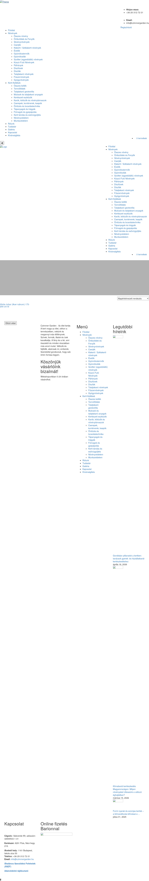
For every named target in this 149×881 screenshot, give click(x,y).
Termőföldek (19, 88)
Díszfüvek (18, 68)
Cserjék (17, 44)
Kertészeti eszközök (23, 97)
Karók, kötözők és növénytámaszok (30, 100)
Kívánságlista (14, 135)
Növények (12, 33)
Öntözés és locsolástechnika (27, 106)
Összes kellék (20, 85)
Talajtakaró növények (23, 74)
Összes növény (21, 36)
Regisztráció (126, 27)
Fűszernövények (21, 76)
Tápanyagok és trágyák (24, 109)
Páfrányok (18, 65)
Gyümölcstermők (21, 53)
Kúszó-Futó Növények (24, 62)
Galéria (11, 129)
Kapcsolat (12, 132)
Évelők (17, 50)
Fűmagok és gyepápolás (25, 111)
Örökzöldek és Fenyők (24, 39)
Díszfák (17, 71)
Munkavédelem (21, 120)
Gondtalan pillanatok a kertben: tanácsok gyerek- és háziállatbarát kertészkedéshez (128, 558)
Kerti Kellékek (14, 82)
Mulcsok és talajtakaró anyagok (28, 94)
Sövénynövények (22, 41)
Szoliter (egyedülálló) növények (28, 59)
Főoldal (11, 30)
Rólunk (11, 123)
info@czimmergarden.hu (22, 859)
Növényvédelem (21, 117)
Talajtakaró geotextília (24, 91)
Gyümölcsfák (20, 56)
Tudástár (12, 126)
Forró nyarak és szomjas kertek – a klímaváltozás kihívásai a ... (128, 812)
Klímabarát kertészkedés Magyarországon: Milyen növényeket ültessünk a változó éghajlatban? (127, 790)
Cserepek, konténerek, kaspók (28, 103)
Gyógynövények (21, 79)
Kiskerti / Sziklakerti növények (27, 47)
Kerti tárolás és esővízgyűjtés (27, 114)
